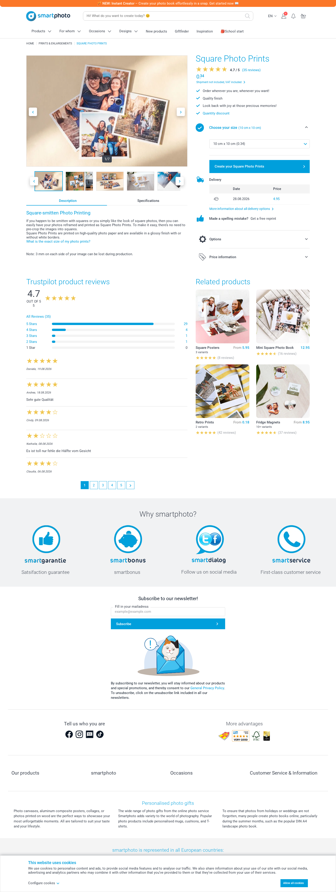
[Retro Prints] (222, 391)
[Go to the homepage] (48, 16)
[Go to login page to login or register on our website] (284, 15)
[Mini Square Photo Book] (283, 316)
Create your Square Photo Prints (239, 166)
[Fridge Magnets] (283, 391)
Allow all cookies (293, 883)
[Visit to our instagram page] (79, 734)
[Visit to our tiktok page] (100, 734)
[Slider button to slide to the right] (181, 112)
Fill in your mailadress (132, 607)
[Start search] (247, 16)
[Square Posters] (222, 316)
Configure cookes (41, 883)
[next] (130, 485)
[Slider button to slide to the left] (33, 112)
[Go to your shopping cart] (303, 15)
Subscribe (123, 624)
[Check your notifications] (294, 15)
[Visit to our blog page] (89, 734)
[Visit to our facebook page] (69, 734)
